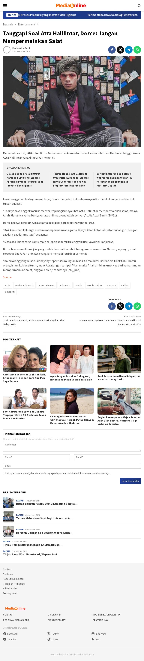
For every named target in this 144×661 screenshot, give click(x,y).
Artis (7, 285)
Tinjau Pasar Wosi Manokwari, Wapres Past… (31, 554)
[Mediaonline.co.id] (72, 5)
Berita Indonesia (24, 285)
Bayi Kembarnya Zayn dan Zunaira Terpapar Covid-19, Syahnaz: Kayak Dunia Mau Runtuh (24, 415)
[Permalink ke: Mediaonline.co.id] (6, 49)
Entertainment (47, 285)
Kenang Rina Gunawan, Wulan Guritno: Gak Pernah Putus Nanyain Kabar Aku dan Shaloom (72, 420)
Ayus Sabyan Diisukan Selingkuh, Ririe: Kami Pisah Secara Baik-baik (71, 378)
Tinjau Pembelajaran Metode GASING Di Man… (32, 545)
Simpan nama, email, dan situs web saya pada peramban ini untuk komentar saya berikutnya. (58, 473)
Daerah (20, 500)
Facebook (12, 634)
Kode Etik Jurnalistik (13, 578)
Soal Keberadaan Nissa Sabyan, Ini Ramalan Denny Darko (119, 377)
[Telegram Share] (129, 50)
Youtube (11, 639)
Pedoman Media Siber (14, 583)
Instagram (101, 634)
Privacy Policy (10, 588)
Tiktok (55, 639)
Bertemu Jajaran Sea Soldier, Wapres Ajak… (44, 532)
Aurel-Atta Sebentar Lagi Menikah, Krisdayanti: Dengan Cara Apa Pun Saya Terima (24, 378)
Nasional (111, 285)
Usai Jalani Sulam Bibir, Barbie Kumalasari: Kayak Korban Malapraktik (34, 320)
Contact (7, 569)
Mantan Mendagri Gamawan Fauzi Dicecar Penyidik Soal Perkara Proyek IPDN (110, 320)
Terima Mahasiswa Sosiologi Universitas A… (44, 518)
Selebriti (10, 291)
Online (124, 285)
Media (79, 285)
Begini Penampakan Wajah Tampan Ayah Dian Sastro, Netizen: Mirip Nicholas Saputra (119, 421)
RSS (97, 639)
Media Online (94, 285)
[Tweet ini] (120, 50)
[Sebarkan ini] (112, 50)
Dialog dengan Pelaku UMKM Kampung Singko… (46, 504)
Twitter (55, 634)
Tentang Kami (10, 593)
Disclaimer (8, 574)
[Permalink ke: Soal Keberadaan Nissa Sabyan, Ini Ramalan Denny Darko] (119, 359)
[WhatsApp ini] (137, 50)
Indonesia (65, 285)
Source (7, 277)
